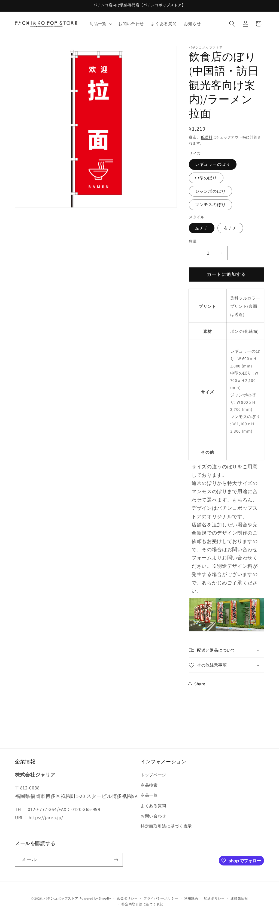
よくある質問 (153, 805)
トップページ (153, 774)
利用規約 (191, 898)
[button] (100, 23)
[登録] (116, 860)
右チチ (230, 228)
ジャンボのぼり (210, 191)
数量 (193, 241)
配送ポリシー (214, 898)
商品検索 (149, 785)
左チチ (201, 228)
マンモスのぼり (210, 204)
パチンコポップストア (61, 898)
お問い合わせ (153, 816)
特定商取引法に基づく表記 (142, 904)
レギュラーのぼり (212, 164)
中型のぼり (206, 177)
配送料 (206, 137)
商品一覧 (149, 795)
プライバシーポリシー (161, 898)
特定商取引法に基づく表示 (166, 826)
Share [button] (199, 683)
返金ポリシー (127, 898)
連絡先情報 (239, 898)
